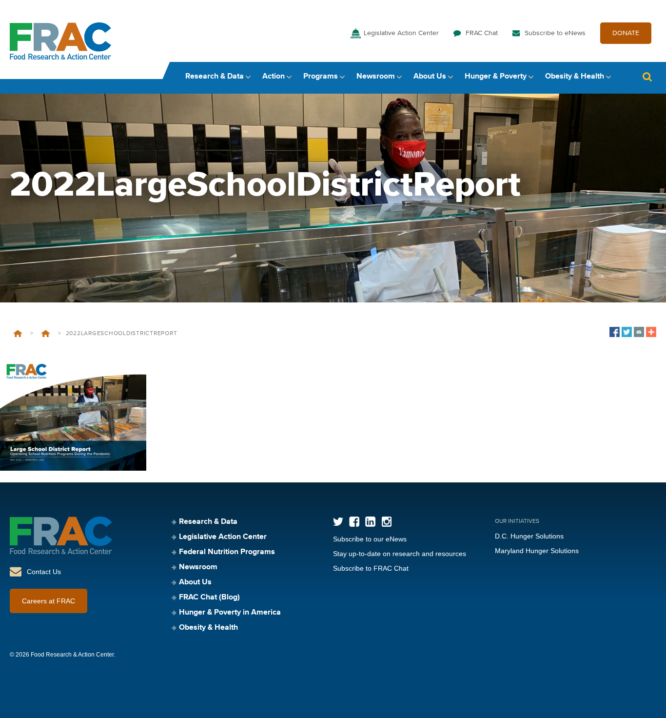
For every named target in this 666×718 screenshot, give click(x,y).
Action (273, 76)
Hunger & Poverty (496, 76)
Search (647, 77)
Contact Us (44, 572)
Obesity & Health (574, 76)
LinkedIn (370, 522)
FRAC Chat (482, 33)
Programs (320, 76)
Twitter (338, 522)
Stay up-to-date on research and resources (399, 554)
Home (18, 333)
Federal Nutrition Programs (227, 552)
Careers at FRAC (48, 601)
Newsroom (375, 76)
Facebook (354, 522)
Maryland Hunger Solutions (537, 551)
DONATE (625, 33)
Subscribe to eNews (555, 33)
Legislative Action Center (401, 33)
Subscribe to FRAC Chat (371, 568)
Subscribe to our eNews (370, 539)
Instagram (386, 522)
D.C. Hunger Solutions (529, 536)
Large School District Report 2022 (46, 333)
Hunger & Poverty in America (230, 613)
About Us (429, 76)
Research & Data (214, 76)
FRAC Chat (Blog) (209, 597)
